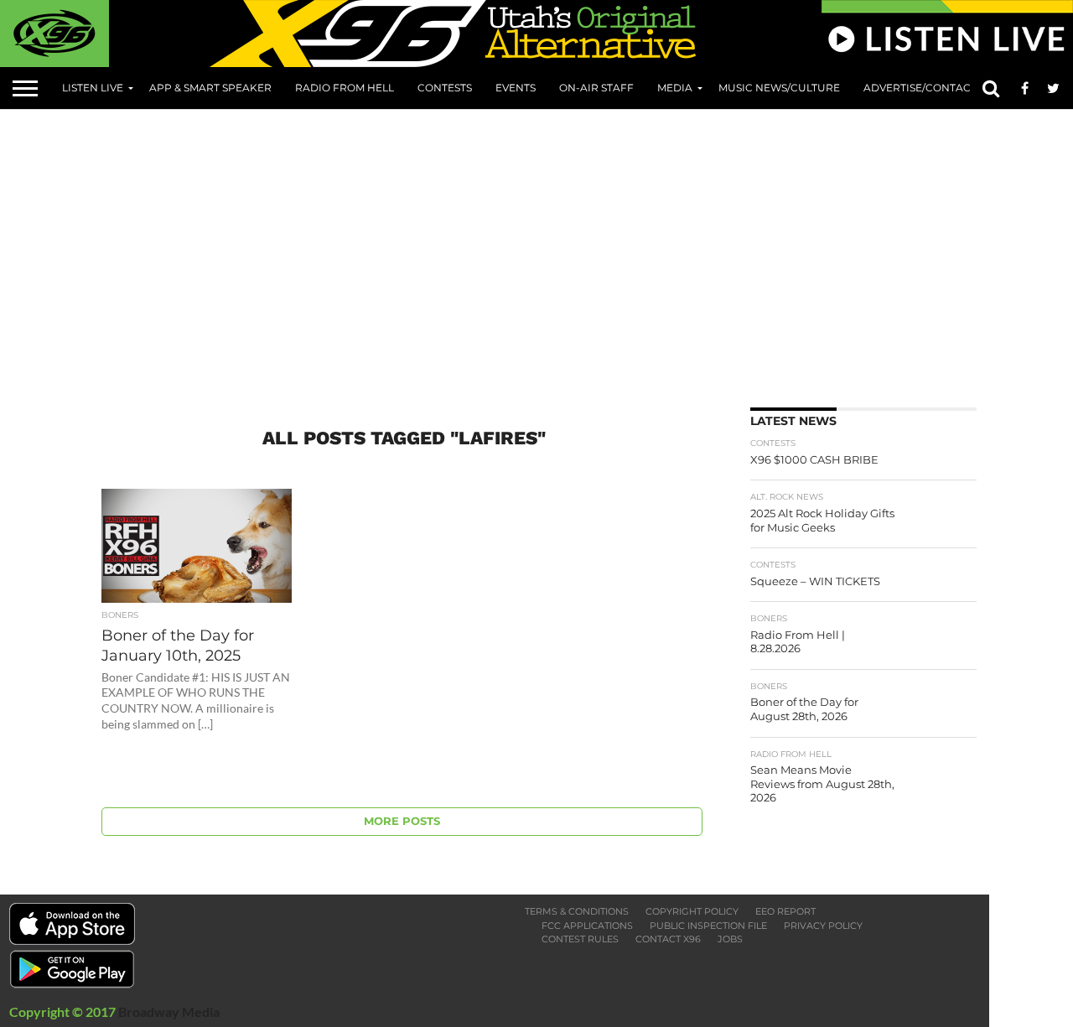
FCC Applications (587, 925)
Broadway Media (169, 1011)
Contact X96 (668, 939)
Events (515, 87)
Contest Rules (580, 939)
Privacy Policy (823, 925)
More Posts (402, 821)
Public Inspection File (708, 925)
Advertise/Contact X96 (930, 87)
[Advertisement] (578, 252)
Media (674, 87)
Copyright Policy (692, 911)
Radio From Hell (344, 87)
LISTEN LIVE (92, 87)
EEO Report (785, 911)
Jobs (730, 939)
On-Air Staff (596, 87)
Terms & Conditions (577, 911)
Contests (444, 87)
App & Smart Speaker (210, 87)
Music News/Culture (779, 87)
